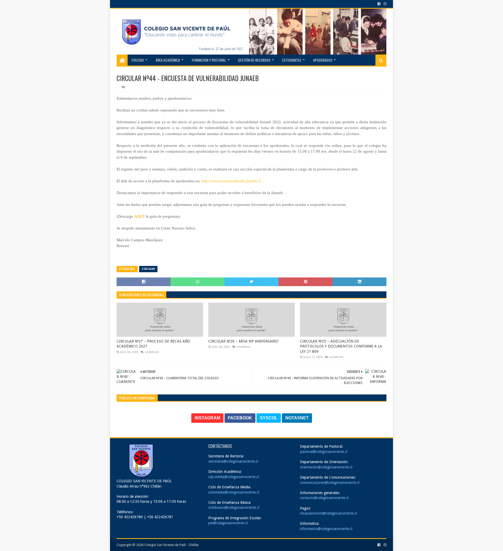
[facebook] (378, 4)
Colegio (138, 60)
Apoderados (322, 60)
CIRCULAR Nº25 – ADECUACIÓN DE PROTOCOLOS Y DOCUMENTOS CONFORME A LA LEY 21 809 (341, 346)
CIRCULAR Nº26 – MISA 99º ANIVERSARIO (243, 341)
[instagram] (384, 4)
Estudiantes (291, 60)
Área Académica (168, 60)
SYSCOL (268, 418)
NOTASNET (297, 418)
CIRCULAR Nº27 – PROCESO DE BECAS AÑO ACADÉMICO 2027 (153, 344)
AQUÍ (139, 216)
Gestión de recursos (254, 60)
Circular (148, 269)
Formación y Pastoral (209, 60)
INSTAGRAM (207, 418)
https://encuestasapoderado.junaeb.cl (230, 181)
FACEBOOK (240, 418)
